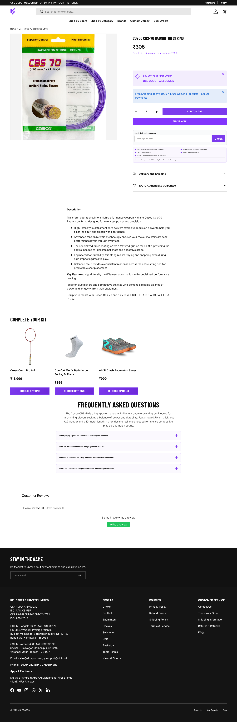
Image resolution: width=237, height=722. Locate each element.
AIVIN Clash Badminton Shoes (118, 370)
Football (107, 613)
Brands (121, 20)
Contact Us (205, 606)
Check (218, 138)
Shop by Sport (78, 20)
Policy (223, 2)
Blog (225, 710)
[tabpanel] (118, 258)
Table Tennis (110, 651)
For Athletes (27, 681)
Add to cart (194, 111)
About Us (210, 2)
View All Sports (112, 658)
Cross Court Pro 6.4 (22, 370)
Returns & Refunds (209, 626)
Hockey (107, 626)
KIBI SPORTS (24, 710)
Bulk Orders (160, 20)
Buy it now (180, 121)
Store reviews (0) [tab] (55, 508)
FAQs (201, 632)
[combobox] (113, 11)
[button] (224, 11)
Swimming (109, 632)
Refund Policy (157, 613)
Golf (105, 639)
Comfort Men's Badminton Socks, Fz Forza (71, 372)
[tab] (74, 209)
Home (13, 29)
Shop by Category (102, 20)
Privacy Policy (157, 606)
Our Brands (212, 710)
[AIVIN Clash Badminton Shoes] (118, 346)
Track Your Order (208, 613)
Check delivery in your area (145, 133)
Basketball (109, 645)
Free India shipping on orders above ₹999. (155, 53)
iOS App (15, 677)
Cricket (107, 606)
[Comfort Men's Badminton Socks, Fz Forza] (74, 346)
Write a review (118, 524)
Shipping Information (210, 619)
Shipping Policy (158, 619)
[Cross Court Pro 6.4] (29, 346)
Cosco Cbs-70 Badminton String (33, 29)
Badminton (109, 619)
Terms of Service (159, 626)
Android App (29, 677)
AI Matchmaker (48, 677)
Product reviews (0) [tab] (33, 508)
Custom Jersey (140, 20)
